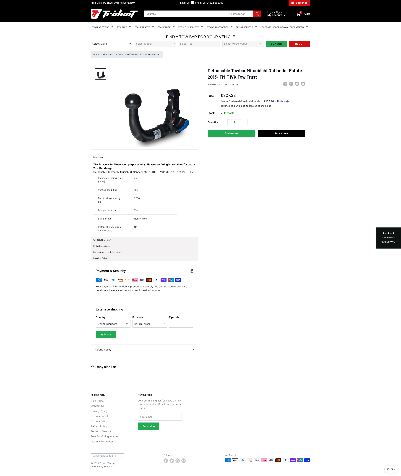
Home (96, 54)
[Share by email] (303, 84)
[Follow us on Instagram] (177, 460)
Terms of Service (101, 431)
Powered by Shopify (101, 466)
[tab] (144, 252)
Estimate (105, 334)
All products (108, 54)
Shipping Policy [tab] (100, 258)
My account (275, 15)
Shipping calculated (246, 105)
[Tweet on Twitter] (297, 84)
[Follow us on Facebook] (166, 460)
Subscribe (301, 2)
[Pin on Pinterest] (291, 84)
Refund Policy (103, 349)
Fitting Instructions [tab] (101, 246)
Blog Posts (97, 400)
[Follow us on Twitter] (171, 460)
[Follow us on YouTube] (183, 460)
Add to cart (231, 133)
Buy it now (281, 133)
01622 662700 (215, 2)
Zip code (174, 317)
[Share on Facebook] (285, 84)
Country (101, 317)
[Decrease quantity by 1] (224, 122)
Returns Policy (99, 421)
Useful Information (102, 441)
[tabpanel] (144, 198)
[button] (388, 238)
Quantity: (213, 122)
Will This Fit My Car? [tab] (102, 240)
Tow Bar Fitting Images (104, 436)
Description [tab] (98, 157)
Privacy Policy (99, 411)
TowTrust (214, 84)
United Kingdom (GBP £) (105, 456)
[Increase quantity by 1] (244, 122)
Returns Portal (99, 416)
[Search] (257, 14)
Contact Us (97, 405)
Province (137, 317)
